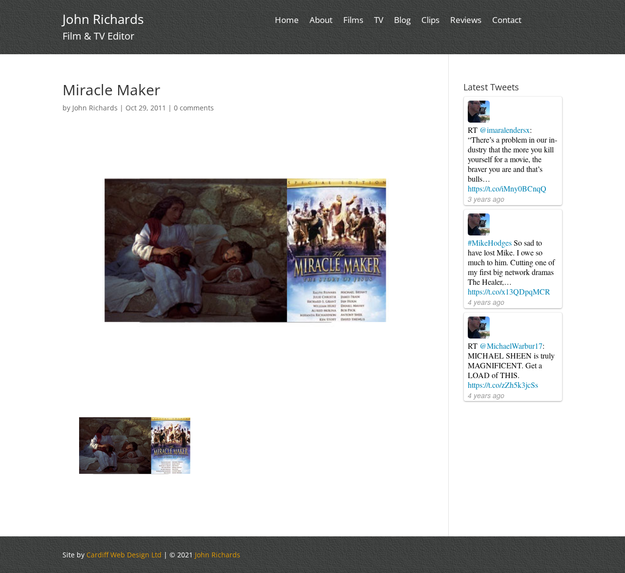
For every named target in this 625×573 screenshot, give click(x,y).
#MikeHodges (490, 242)
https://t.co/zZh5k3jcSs (503, 385)
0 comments (194, 107)
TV (378, 21)
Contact (506, 21)
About (321, 21)
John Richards (95, 107)
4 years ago (486, 302)
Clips (430, 21)
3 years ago (486, 199)
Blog (402, 21)
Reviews (465, 21)
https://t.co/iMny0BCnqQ (507, 188)
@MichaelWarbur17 (510, 345)
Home (287, 21)
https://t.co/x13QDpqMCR (509, 291)
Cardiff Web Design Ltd (124, 554)
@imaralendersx (504, 130)
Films (353, 21)
